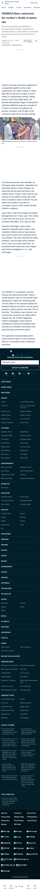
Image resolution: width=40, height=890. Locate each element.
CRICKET (4, 407)
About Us (4, 822)
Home (4, 7)
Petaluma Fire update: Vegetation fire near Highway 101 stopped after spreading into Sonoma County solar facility (9, 763)
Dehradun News (25, 444)
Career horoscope (7, 695)
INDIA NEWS (5, 401)
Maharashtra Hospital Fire (9, 674)
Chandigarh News (7, 444)
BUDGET (4, 570)
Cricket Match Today (27, 410)
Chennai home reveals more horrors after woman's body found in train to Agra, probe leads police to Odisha (10, 750)
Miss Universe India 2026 (9, 678)
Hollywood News (25, 476)
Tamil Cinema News (26, 479)
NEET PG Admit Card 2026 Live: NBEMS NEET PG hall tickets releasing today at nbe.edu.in (28, 776)
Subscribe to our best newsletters (20, 366)
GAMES (3, 652)
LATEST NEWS (6, 390)
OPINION (4, 586)
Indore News (5, 451)
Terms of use (31, 822)
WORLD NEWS (6, 396)
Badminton (4, 612)
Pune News (24, 463)
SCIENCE (4, 580)
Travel (22, 533)
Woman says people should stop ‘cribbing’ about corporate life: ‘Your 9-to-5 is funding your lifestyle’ (28, 750)
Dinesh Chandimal (7, 431)
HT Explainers (24, 726)
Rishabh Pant (5, 427)
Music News (5, 479)
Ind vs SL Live (24, 681)
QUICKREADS (6, 641)
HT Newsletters (32, 825)
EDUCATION (5, 501)
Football (22, 612)
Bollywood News (6, 476)
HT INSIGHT (5, 630)
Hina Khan (23, 678)
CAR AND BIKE (6, 597)
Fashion (3, 526)
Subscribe (34, 3)
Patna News (5, 463)
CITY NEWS (5, 436)
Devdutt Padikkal (25, 420)
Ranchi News (5, 466)
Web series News (6, 487)
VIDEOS (4, 564)
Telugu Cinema (25, 715)
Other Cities (24, 466)
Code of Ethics (32, 829)
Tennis (22, 615)
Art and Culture (6, 522)
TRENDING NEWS (7, 670)
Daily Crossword (25, 655)
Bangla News (24, 719)
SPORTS (4, 608)
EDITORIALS (5, 591)
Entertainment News (8, 719)
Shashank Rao (17, 45)
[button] (2, 2)
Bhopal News (24, 440)
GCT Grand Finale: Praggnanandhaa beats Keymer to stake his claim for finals (9, 739)
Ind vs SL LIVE (24, 427)
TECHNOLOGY (6, 602)
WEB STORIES (6, 542)
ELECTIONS (5, 635)
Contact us (17, 822)
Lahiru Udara (24, 431)
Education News (25, 513)
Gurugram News (25, 448)
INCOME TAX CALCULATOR (10, 665)
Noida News (24, 459)
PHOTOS (4, 559)
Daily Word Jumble (7, 659)
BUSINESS (4, 553)
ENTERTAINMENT (7, 472)
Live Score (4, 414)
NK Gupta (7, 45)
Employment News (26, 509)
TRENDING (5, 548)
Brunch (22, 522)
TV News (23, 483)
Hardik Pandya (6, 424)
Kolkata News (5, 455)
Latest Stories (7, 734)
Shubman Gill (5, 420)
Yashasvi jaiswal (6, 685)
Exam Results (5, 513)
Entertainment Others (27, 487)
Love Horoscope (25, 695)
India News (27, 7)
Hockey (3, 615)
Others (3, 619)
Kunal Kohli (23, 685)
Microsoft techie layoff (27, 674)
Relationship (5, 533)
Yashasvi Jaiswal (25, 424)
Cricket (18, 7)
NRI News (4, 726)
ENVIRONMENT (6, 575)
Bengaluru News (6, 440)
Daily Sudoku (5, 655)
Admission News (6, 505)
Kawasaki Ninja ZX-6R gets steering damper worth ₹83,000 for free (9, 786)
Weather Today (19, 825)
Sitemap (4, 833)
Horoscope (4, 496)
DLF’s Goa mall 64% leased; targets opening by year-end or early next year (28, 761)
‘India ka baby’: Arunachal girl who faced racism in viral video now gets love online (9, 776)
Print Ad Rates (19, 829)
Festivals (23, 526)
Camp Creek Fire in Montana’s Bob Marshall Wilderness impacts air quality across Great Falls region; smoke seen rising (28, 789)
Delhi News (5, 448)
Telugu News (5, 723)
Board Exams (24, 505)
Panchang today (25, 698)
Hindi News (24, 723)
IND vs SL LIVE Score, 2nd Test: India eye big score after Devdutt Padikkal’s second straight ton (9, 810)
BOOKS (3, 624)
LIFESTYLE (4, 518)
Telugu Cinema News (8, 483)
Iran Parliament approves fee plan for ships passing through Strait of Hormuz (28, 739)
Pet (2, 537)
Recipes (22, 529)
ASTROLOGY (5, 492)
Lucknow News (25, 455)
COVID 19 (4, 646)
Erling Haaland (6, 681)
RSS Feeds (17, 833)
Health (3, 529)
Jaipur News (24, 451)
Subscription (5, 829)
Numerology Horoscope (9, 698)
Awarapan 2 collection (8, 689)
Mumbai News (6, 459)
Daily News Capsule (8, 371)
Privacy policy (5, 825)
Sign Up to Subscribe (20, 376)
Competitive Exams (7, 509)
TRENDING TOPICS (7, 704)
